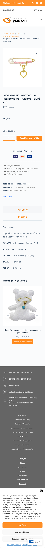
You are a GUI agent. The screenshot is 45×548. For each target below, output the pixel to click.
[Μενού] (41, 20)
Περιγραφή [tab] (22, 209)
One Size (7, 196)
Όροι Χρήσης (22, 436)
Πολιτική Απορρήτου (23, 441)
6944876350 (14, 385)
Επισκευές (22, 415)
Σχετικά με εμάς (22, 420)
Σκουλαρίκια (22, 480)
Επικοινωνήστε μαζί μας (22, 432)
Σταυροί (22, 484)
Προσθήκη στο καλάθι (29, 138)
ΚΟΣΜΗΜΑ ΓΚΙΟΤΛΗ (18, 190)
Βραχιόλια (22, 476)
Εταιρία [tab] (22, 216)
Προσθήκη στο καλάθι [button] (22, 342)
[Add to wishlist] (38, 290)
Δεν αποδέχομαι (22, 532)
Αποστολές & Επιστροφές (22, 428)
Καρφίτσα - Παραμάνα (25, 187)
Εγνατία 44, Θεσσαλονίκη (20, 372)
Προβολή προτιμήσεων (22, 539)
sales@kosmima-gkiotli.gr (21, 392)
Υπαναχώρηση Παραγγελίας (22, 449)
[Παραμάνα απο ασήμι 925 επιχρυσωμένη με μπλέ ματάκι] (22, 306)
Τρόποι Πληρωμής (22, 424)
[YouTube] (41, 3)
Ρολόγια (22, 459)
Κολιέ (22, 471)
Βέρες (22, 463)
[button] (41, 491)
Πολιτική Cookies (14, 545)
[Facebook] (33, 3)
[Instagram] (37, 3)
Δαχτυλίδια (22, 467)
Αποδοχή (22, 525)
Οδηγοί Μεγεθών (22, 445)
